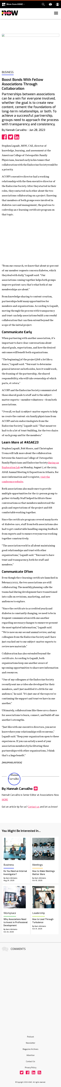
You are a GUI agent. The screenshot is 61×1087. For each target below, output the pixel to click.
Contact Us (30, 1061)
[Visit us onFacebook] (27, 1072)
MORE (5, 799)
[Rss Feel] (39, 1072)
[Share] (5, 136)
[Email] (36, 788)
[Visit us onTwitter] (21, 1072)
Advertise (30, 1055)
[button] (13, 4)
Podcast (30, 1037)
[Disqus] (30, 990)
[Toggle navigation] (3, 18)
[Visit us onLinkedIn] (33, 1072)
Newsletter (30, 1043)
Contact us (33, 806)
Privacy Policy (30, 1067)
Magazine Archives (30, 1049)
